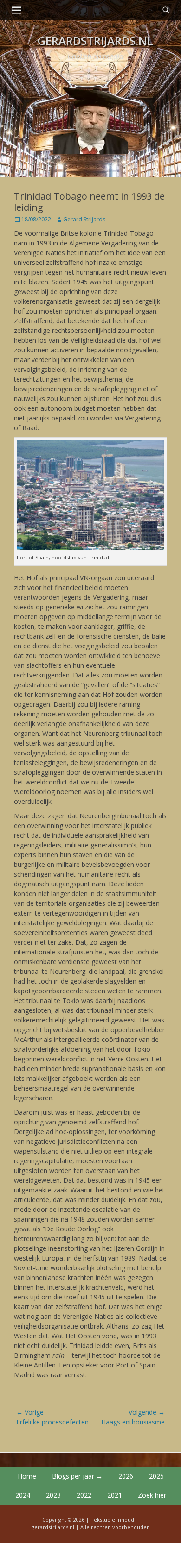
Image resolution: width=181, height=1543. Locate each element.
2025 (156, 1476)
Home (27, 1476)
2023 (53, 1495)
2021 (114, 1495)
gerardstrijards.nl (95, 40)
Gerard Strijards (84, 219)
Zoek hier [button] (152, 1495)
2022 (84, 1495)
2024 (22, 1495)
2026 (125, 1476)
